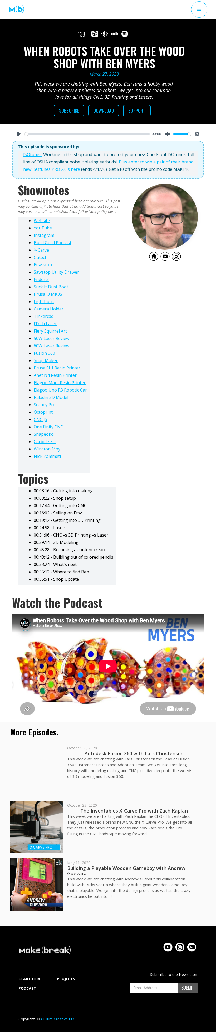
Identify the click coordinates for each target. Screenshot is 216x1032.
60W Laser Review (51, 346)
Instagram (44, 235)
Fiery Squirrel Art (50, 331)
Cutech (40, 257)
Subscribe (69, 110)
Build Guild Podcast (52, 243)
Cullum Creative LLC (58, 1018)
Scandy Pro (45, 405)
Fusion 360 (44, 353)
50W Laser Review (51, 338)
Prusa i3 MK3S (48, 294)
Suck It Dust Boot (51, 287)
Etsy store (43, 265)
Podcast (27, 988)
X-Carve (41, 250)
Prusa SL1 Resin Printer (57, 368)
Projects (66, 978)
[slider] (87, 134)
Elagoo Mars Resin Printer (60, 382)
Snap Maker (46, 360)
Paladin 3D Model (51, 397)
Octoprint (43, 412)
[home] (16, 9)
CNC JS (40, 419)
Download (104, 110)
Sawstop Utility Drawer (56, 272)
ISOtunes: (32, 154)
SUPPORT (136, 110)
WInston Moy (47, 449)
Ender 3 (41, 279)
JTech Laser (45, 324)
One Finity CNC (48, 427)
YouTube (43, 228)
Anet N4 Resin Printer (55, 375)
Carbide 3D (45, 441)
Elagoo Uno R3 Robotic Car (60, 390)
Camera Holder (48, 309)
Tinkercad (43, 316)
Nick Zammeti (47, 456)
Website (42, 220)
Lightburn (44, 301)
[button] (199, 9)
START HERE (29, 978)
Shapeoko (44, 434)
